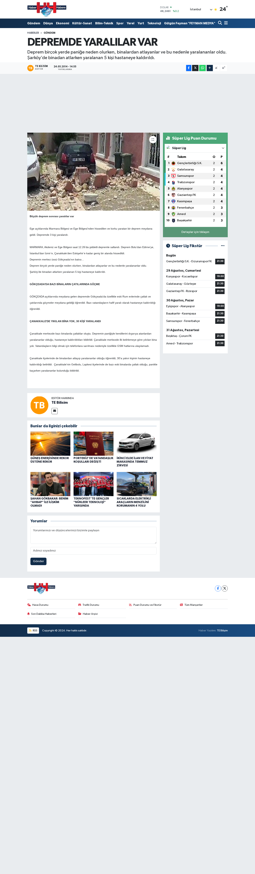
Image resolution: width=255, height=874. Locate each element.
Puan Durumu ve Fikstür (147, 604)
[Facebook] (218, 588)
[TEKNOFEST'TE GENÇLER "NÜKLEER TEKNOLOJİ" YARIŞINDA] (93, 483)
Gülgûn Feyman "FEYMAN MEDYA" (189, 23)
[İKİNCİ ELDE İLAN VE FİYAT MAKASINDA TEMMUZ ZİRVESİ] (137, 443)
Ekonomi (62, 23)
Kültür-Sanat (82, 23)
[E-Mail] (55, 411)
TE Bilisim (60, 402)
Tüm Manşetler (193, 604)
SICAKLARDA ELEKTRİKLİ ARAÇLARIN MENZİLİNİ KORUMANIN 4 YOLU (134, 502)
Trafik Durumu (91, 604)
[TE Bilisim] (39, 405)
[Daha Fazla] (210, 68)
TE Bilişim (222, 630)
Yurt (141, 23)
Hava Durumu (40, 604)
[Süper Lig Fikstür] (223, 245)
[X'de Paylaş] (195, 68)
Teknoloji (154, 23)
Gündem (33, 23)
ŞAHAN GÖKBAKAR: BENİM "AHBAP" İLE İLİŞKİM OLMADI (49, 502)
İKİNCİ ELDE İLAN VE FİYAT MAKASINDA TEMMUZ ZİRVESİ (135, 462)
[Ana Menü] (225, 23)
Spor (120, 23)
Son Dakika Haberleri (43, 613)
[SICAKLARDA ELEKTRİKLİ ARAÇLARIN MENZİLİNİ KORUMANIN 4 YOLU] (137, 483)
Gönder (38, 561)
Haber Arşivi (90, 613)
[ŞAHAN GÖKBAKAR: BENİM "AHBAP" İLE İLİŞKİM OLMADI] (50, 483)
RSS (34, 630)
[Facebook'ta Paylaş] (188, 68)
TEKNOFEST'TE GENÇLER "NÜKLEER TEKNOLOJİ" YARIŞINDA (91, 502)
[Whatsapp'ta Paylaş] (202, 68)
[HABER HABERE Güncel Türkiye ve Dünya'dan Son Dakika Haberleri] (46, 9)
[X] (225, 588)
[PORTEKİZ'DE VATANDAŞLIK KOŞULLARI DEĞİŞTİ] (93, 443)
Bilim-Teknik (104, 23)
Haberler (33, 33)
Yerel (130, 23)
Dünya (48, 23)
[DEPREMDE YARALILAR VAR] (93, 171)
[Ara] (220, 23)
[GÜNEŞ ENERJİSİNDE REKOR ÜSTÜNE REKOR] (50, 443)
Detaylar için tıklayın (195, 232)
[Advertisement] (127, 103)
